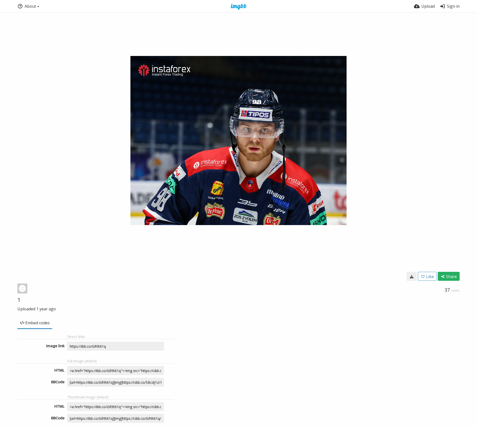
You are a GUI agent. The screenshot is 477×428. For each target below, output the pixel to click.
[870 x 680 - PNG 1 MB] (412, 276)
